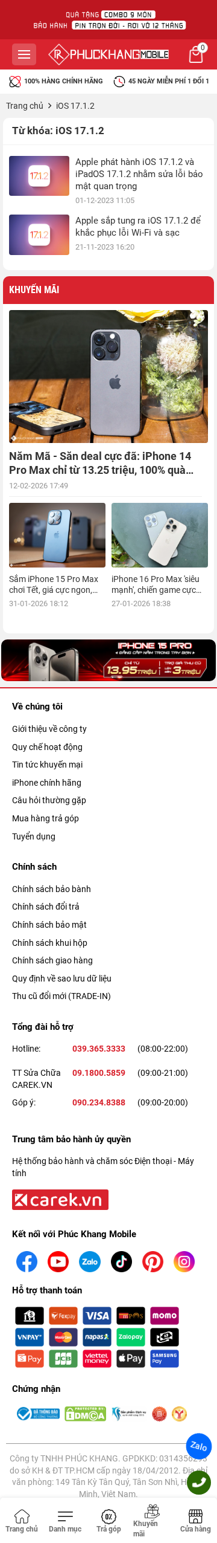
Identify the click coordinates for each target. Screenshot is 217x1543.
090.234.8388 (98, 1102)
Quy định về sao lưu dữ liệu (62, 978)
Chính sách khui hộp (49, 943)
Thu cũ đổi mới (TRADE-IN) (61, 996)
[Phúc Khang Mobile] (108, 54)
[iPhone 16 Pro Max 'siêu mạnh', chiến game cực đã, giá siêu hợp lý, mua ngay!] (160, 535)
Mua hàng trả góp (45, 818)
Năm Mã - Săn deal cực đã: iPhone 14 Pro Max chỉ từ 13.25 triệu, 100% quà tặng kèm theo (100, 470)
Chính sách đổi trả (46, 906)
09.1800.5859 (98, 1073)
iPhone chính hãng (46, 783)
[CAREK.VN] (59, 1199)
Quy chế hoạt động (47, 747)
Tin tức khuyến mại (47, 764)
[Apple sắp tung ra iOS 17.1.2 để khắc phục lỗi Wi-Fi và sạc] (39, 235)
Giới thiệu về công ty (49, 729)
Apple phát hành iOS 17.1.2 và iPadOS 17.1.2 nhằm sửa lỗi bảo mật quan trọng (139, 174)
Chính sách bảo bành (51, 889)
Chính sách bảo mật (49, 925)
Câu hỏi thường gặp (49, 800)
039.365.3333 (98, 1048)
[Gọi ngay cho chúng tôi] (199, 1482)
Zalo (199, 1446)
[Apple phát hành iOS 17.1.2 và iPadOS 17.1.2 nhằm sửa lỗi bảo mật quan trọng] (39, 176)
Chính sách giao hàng (52, 960)
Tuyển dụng (33, 836)
